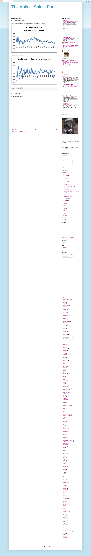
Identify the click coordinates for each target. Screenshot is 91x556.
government (65, 399)
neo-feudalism (65, 449)
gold (64, 393)
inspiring (64, 419)
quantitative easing (66, 475)
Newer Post (14, 129)
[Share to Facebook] (21, 88)
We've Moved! (65, 96)
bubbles (64, 318)
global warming (66, 392)
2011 (64, 215)
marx (64, 438)
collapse (16, 89)
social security (65, 499)
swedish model (66, 511)
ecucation (65, 361)
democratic (65, 350)
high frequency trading (67, 405)
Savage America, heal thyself (69, 186)
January (65, 213)
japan (64, 425)
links (64, 433)
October (65, 200)
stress (64, 507)
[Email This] (16, 88)
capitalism (65, 322)
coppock (64, 335)
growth (64, 401)
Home (35, 129)
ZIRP (64, 539)
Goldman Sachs (66, 395)
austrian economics (66, 305)
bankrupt (64, 309)
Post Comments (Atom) (21, 131)
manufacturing (65, 437)
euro (64, 370)
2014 (64, 170)
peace (64, 460)
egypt (64, 363)
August (65, 203)
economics (65, 360)
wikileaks (64, 534)
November (66, 198)
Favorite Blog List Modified (69, 182)
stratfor (64, 505)
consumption (65, 334)
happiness (65, 402)
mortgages (65, 446)
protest (64, 470)
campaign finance (66, 321)
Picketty (64, 462)
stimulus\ (64, 502)
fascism (64, 373)
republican (65, 485)
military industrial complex (68, 440)
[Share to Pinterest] (22, 88)
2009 (64, 219)
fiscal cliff (64, 377)
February (66, 212)
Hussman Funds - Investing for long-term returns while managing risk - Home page (70, 46)
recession (26, 89)
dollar (64, 357)
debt (64, 343)
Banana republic (66, 308)
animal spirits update (67, 299)
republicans (65, 486)
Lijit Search (64, 242)
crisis (64, 338)
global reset (65, 390)
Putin (64, 472)
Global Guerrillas (66, 37)
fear (63, 374)
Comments (65, 163)
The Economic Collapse (68, 84)
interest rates (65, 421)
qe (63, 473)
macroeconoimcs (21, 89)
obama (64, 457)
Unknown (65, 247)
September (66, 202)
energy (64, 367)
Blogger (50, 546)
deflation (64, 347)
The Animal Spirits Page (34, 6)
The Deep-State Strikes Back (68, 29)
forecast (64, 380)
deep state (65, 344)
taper (64, 514)
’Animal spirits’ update (68, 178)
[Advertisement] (81, 273)
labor (64, 430)
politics (64, 467)
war (63, 530)
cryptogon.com (66, 20)
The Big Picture (66, 76)
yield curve (65, 537)
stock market (65, 504)
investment (65, 422)
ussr (64, 527)
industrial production (67, 415)
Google (64, 396)
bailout (64, 306)
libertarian (65, 431)
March (65, 210)
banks (64, 311)
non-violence (65, 453)
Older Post (55, 129)
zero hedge (65, 103)
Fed (63, 376)
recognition (65, 482)
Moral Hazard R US (68, 184)
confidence (65, 331)
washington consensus (67, 531)
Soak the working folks (68, 176)
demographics (65, 353)
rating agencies (66, 478)
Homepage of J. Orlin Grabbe (69, 42)
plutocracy (65, 465)
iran (63, 424)
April (65, 208)
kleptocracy (65, 428)
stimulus (64, 501)
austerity (64, 302)
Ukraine (64, 524)
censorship (65, 324)
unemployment (66, 526)
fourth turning (65, 382)
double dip (65, 359)
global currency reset (67, 388)
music (64, 447)
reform (64, 483)
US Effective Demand (68, 196)
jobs (64, 427)
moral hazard (65, 444)
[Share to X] (19, 88)
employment (65, 364)
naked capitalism (66, 72)
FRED (16, 23)
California (65, 319)
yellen (64, 536)
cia (63, 327)
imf (63, 411)
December (66, 175)
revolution (65, 488)
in (63, 412)
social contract (65, 496)
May (65, 207)
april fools (65, 300)
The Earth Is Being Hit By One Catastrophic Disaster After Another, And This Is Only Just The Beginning (70, 86)
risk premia (65, 489)
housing (64, 406)
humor (64, 408)
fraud (64, 383)
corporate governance (67, 337)
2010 (64, 217)
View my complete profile (67, 249)
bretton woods (65, 315)
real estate (65, 479)
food (64, 379)
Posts (64, 160)
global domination (66, 389)
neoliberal (65, 451)
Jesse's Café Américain (68, 50)
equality (64, 369)
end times (65, 366)
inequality (65, 417)
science (64, 494)
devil (64, 356)
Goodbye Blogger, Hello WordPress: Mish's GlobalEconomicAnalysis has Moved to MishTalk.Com (70, 63)
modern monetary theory (67, 441)
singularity (65, 495)
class (64, 328)
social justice (65, 498)
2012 (64, 173)
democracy (65, 348)
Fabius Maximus (66, 28)
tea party (64, 517)
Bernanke (65, 312)
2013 (64, 172)
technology (65, 518)
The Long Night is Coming (67, 38)
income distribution (66, 414)
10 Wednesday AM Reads (68, 77)
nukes (64, 454)
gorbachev (65, 398)
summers (64, 508)
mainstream (65, 435)
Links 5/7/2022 (66, 73)
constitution (65, 332)
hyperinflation (65, 409)
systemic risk (65, 512)
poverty (64, 469)
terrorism (64, 520)
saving (64, 492)
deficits (64, 345)
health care (65, 404)
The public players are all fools (70, 187)
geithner (64, 386)
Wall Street (65, 528)
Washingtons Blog (67, 95)
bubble (64, 316)
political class (65, 466)
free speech (65, 385)
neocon (64, 450)
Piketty (64, 463)
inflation (64, 418)
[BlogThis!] (18, 88)
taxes (64, 515)
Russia (64, 491)
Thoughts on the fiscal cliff (69, 189)
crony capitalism (66, 340)
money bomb (65, 443)
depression (65, 354)
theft (64, 521)
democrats (65, 351)
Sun (63, 510)
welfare (64, 533)
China (64, 325)
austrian (64, 303)
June (65, 205)
